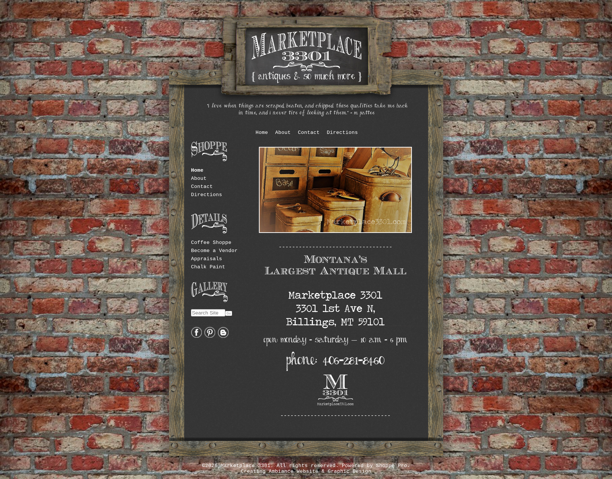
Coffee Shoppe (211, 242)
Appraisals (206, 259)
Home (262, 132)
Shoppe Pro (391, 465)
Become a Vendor (214, 250)
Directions (342, 132)
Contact (309, 132)
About (283, 132)
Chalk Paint (208, 267)
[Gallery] (209, 300)
